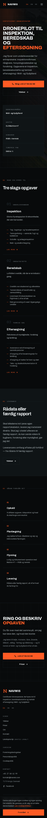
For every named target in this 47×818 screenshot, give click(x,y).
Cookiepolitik (8, 761)
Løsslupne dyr (15, 739)
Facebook (10, 786)
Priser (22, 664)
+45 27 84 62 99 (25, 656)
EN (32, 4)
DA (27, 4)
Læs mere (11, 249)
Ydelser (22, 92)
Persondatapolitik (10, 757)
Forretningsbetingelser (12, 752)
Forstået (22, 812)
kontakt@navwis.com (11, 777)
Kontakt (6, 734)
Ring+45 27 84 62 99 (25, 84)
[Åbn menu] (41, 4)
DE (36, 4)
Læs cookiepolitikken (22, 806)
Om (4, 730)
